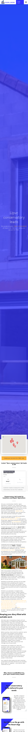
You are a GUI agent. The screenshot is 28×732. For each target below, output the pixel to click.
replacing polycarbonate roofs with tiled (10, 518)
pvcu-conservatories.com (10, 608)
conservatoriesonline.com (19, 601)
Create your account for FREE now (14, 458)
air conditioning (16, 521)
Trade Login (18, 2)
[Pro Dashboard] (8, 2)
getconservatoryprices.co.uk (8, 603)
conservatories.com (6, 600)
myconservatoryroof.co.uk (8, 607)
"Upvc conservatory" (20, 226)
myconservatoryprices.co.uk (8, 605)
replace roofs (18, 511)
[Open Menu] (26, 2)
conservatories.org (6, 601)
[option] (14, 481)
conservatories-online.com (19, 600)
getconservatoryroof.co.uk (8, 604)
